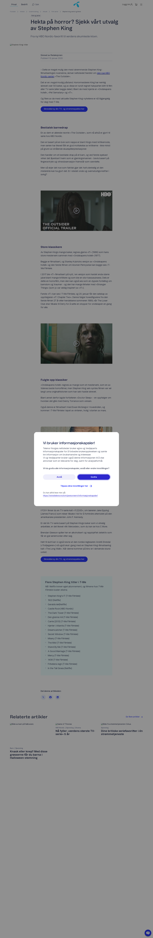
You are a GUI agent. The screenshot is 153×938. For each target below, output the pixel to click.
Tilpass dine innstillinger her (74, 486)
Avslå (59, 477)
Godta (94, 477)
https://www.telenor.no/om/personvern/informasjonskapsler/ (70, 496)
